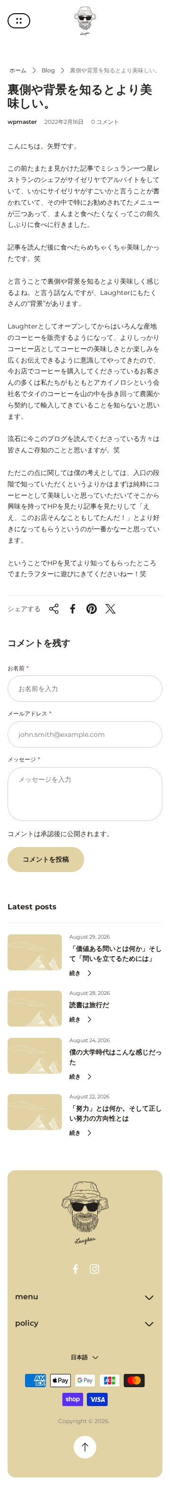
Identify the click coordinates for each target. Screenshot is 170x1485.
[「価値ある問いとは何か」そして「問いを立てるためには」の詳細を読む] (35, 952)
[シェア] (54, 608)
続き (75, 972)
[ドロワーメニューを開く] (19, 20)
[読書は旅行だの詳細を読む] (35, 1009)
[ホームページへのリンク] (85, 1213)
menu (26, 1296)
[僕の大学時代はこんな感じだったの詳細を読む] (35, 1056)
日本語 (79, 1357)
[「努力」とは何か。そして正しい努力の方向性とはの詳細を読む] (35, 1112)
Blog (48, 70)
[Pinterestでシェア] (91, 608)
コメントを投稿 (46, 859)
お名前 (16, 668)
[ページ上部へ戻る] (85, 1447)
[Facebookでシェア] (72, 608)
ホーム (17, 70)
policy (26, 1323)
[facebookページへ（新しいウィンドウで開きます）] (75, 1269)
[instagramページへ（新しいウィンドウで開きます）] (94, 1269)
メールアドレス (27, 713)
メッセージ (22, 759)
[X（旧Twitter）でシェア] (110, 608)
